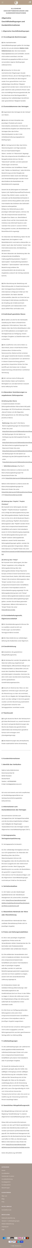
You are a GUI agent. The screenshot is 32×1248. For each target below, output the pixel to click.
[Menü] (2, 2)
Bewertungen (6, 1187)
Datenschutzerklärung (8, 1218)
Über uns (4, 1196)
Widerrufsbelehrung (8, 1223)
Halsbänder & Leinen (8, 1176)
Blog (3, 1199)
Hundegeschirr (6, 1182)
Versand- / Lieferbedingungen (11, 1221)
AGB (3, 1229)
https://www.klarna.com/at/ (13, 495)
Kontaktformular (6, 1210)
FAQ (3, 1201)
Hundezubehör (6, 1185)
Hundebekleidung (7, 1179)
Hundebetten (6, 1173)
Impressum (5, 1226)
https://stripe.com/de (8, 610)
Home (3, 1170)
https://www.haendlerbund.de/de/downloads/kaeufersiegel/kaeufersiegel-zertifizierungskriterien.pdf (16, 903)
